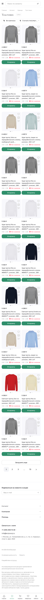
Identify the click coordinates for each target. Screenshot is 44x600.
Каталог (5, 506)
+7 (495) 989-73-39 (8, 530)
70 (30, 469)
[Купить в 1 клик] (19, 34)
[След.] (36, 469)
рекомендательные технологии (12, 568)
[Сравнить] (19, 30)
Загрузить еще (21, 462)
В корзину (11, 62)
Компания (6, 511)
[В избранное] (19, 27)
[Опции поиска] (38, 3)
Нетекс (14, 560)
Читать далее (24, 588)
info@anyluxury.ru (8, 533)
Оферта (22, 555)
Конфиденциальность (9, 555)
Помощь (5, 517)
